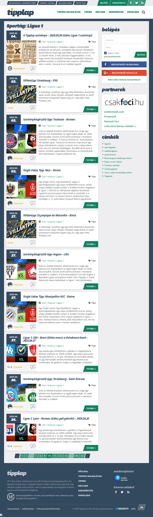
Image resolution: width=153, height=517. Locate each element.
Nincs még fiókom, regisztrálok (124, 80)
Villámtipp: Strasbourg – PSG (40, 80)
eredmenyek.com (114, 111)
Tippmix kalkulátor (90, 476)
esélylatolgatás (110, 151)
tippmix (107, 144)
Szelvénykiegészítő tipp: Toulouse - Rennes (49, 119)
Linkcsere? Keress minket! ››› (120, 126)
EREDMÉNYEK (116, 12)
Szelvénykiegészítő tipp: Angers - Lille (46, 254)
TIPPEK (88, 12)
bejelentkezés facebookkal (125, 64)
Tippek (82, 481)
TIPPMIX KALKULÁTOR (69, 12)
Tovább (90, 70)
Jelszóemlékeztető (112, 56)
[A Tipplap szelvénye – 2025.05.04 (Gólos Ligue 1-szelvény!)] (21, 52)
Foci (44, 41)
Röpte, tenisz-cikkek (113, 161)
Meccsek (83, 486)
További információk (25, 498)
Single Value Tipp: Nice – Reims (42, 170)
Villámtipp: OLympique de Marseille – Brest (49, 215)
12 (60, 455)
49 (76, 455)
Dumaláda (84, 496)
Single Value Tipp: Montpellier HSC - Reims (49, 297)
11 (55, 455)
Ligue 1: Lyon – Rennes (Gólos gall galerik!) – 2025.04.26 (56, 418)
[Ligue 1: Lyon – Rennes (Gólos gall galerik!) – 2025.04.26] (21, 432)
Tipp (93, 41)
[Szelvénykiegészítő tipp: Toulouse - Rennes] (21, 138)
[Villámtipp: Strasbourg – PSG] (21, 94)
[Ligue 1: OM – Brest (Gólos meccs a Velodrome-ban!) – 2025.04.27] (21, 353)
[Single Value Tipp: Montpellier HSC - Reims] (21, 311)
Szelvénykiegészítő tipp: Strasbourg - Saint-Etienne (54, 379)
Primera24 (110, 116)
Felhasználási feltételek (48, 508)
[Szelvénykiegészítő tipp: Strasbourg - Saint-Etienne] (21, 393)
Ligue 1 (60, 41)
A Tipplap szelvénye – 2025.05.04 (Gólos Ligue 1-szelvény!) (57, 35)
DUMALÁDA (133, 12)
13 (66, 455)
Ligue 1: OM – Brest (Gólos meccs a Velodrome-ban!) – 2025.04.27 (55, 339)
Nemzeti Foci (111, 121)
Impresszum (13, 508)
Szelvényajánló (110, 169)
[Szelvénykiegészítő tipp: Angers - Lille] (21, 269)
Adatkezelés (28, 508)
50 (82, 455)
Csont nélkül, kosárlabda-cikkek (118, 172)
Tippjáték (108, 176)
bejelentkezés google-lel (125, 73)
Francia (51, 41)
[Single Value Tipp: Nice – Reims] (21, 187)
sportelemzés (110, 154)
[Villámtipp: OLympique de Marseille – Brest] (21, 229)
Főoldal (83, 472)
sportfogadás (110, 147)
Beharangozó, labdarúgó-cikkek (118, 158)
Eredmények (85, 491)
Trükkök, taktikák (112, 165)
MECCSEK (100, 12)
